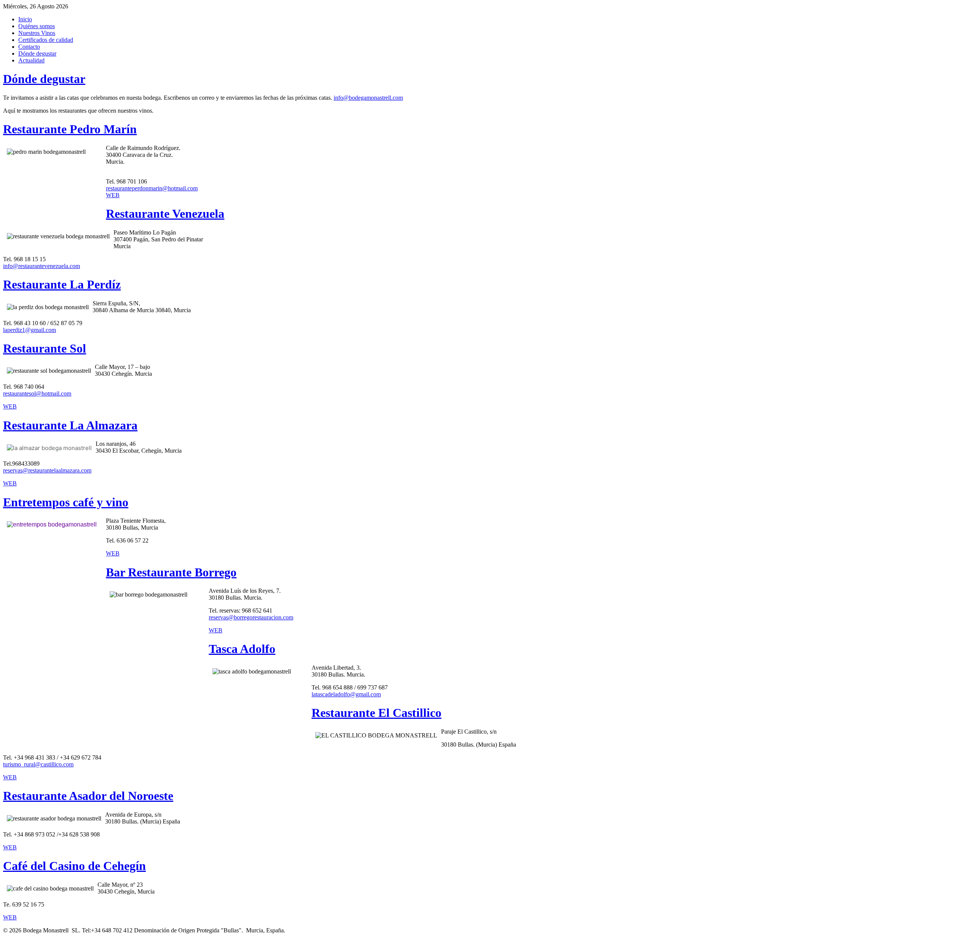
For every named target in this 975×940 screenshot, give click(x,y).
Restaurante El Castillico (376, 713)
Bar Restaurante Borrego (171, 572)
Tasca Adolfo (242, 649)
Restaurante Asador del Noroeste (88, 796)
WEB (113, 195)
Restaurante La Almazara (70, 425)
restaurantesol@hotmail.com (37, 393)
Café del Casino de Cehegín (74, 866)
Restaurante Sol (44, 348)
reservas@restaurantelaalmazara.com (47, 470)
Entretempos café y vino (65, 502)
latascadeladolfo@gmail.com (346, 694)
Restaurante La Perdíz (62, 284)
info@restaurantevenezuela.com (41, 266)
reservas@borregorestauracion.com (251, 617)
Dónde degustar (44, 79)
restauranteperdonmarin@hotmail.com (152, 188)
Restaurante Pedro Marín (70, 129)
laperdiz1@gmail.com (29, 330)
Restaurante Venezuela (165, 213)
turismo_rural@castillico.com (38, 764)
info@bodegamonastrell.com (368, 97)
